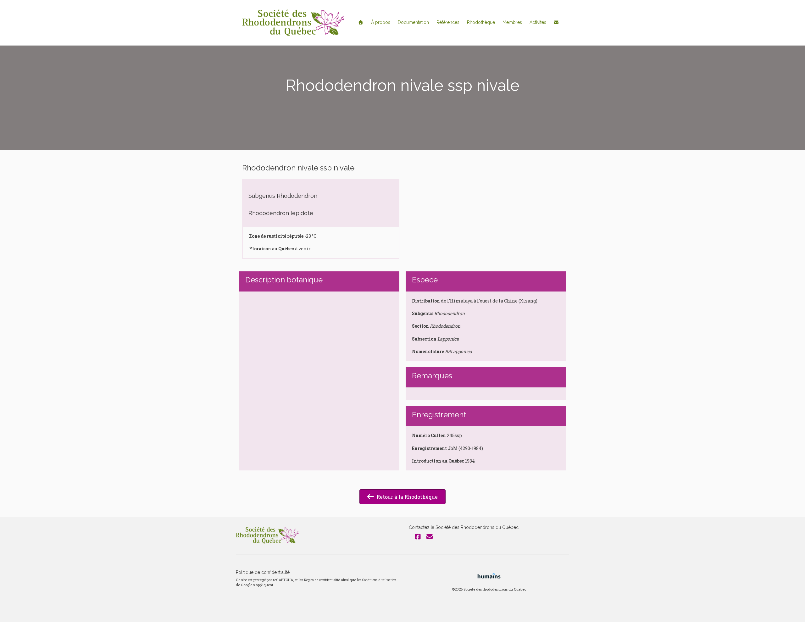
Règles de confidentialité (322, 580)
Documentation (413, 22)
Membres (512, 22)
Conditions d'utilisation (379, 580)
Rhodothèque (481, 22)
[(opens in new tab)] (489, 575)
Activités (538, 22)
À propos (380, 22)
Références (447, 22)
